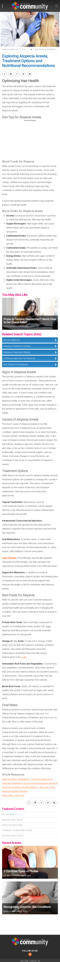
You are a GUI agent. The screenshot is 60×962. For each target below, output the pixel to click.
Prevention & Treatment (45, 49)
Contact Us (35, 961)
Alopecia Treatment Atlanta (16, 352)
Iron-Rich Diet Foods (13, 835)
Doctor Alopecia (11, 340)
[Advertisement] (30, 141)
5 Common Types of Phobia (20, 871)
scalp (24, 657)
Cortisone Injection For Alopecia (19, 358)
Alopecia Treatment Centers (17, 346)
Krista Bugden (9, 326)
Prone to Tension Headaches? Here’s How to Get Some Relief (29, 320)
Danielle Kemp (8, 49)
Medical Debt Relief (12, 820)
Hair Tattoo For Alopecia (15, 364)
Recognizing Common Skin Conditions (27, 907)
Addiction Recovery (12, 825)
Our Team (24, 961)
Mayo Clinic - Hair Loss (13, 795)
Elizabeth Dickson (11, 876)
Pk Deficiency (9, 814)
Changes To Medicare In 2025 (17, 830)
